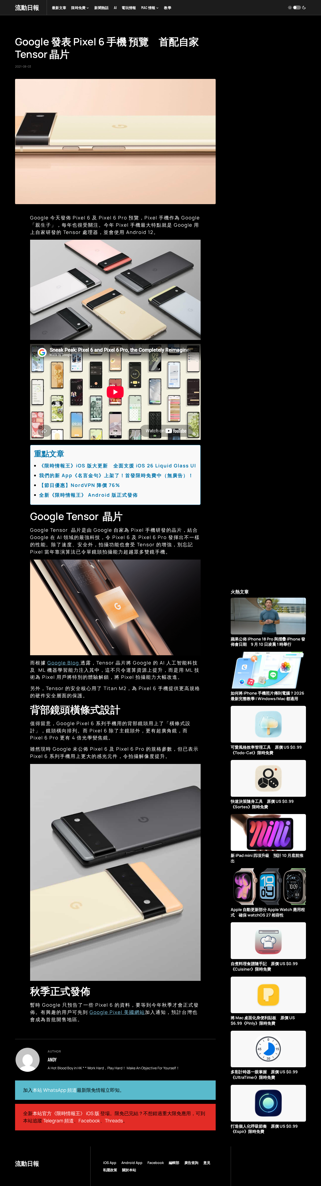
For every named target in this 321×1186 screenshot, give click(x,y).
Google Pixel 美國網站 (117, 1012)
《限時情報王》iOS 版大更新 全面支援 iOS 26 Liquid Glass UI (117, 465)
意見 (206, 1162)
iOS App (109, 1162)
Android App (131, 1162)
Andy (52, 1060)
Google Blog (64, 663)
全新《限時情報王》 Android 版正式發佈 (88, 495)
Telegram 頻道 (58, 1120)
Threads (114, 1120)
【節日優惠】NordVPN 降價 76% (79, 485)
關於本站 (129, 1169)
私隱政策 (110, 1169)
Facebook (89, 1120)
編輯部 (174, 1162)
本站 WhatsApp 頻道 (55, 1090)
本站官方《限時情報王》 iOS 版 (66, 1113)
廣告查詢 (191, 1162)
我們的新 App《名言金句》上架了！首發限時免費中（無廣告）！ (116, 475)
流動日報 (27, 7)
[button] (297, 8)
